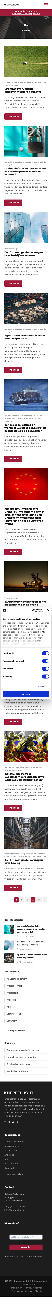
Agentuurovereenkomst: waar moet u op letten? (24, 337)
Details (41, 686)
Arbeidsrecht (13, 993)
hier (11, 1256)
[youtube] (13, 1121)
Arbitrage (11, 1000)
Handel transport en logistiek (17, 162)
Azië (6, 505)
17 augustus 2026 (26, 949)
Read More (13, 116)
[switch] (45, 661)
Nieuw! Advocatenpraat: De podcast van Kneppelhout (26, 12)
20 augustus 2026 (26, 936)
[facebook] (5, 1121)
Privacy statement (34, 1287)
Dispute (38, 1291)
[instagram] (17, 1121)
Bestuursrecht (14, 1014)
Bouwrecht (12, 1021)
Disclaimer (16, 1287)
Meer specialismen (16, 1030)
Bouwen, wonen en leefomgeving (23, 1050)
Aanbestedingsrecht (17, 979)
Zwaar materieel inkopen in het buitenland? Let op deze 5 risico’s (25, 604)
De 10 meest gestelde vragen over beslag (23, 861)
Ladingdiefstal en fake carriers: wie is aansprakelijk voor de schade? (25, 171)
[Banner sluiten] (48, 610)
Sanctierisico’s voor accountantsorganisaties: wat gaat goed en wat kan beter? (25, 777)
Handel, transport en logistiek (21, 1057)
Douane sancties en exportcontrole (19, 416)
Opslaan (26, 694)
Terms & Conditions (22, 1291)
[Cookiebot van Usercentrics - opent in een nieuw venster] (32, 610)
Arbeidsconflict (14, 986)
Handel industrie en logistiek (17, 854)
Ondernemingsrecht (13, 249)
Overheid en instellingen (19, 1064)
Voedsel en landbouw (17, 1071)
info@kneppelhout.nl (14, 1210)
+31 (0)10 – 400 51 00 (14, 1206)
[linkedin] (9, 1121)
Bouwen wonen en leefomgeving (18, 82)
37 (39, 900)
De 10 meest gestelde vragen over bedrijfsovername (23, 254)
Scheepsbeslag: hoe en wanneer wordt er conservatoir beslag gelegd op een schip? (25, 428)
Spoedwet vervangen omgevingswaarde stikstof (22, 90)
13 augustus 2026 (26, 962)
